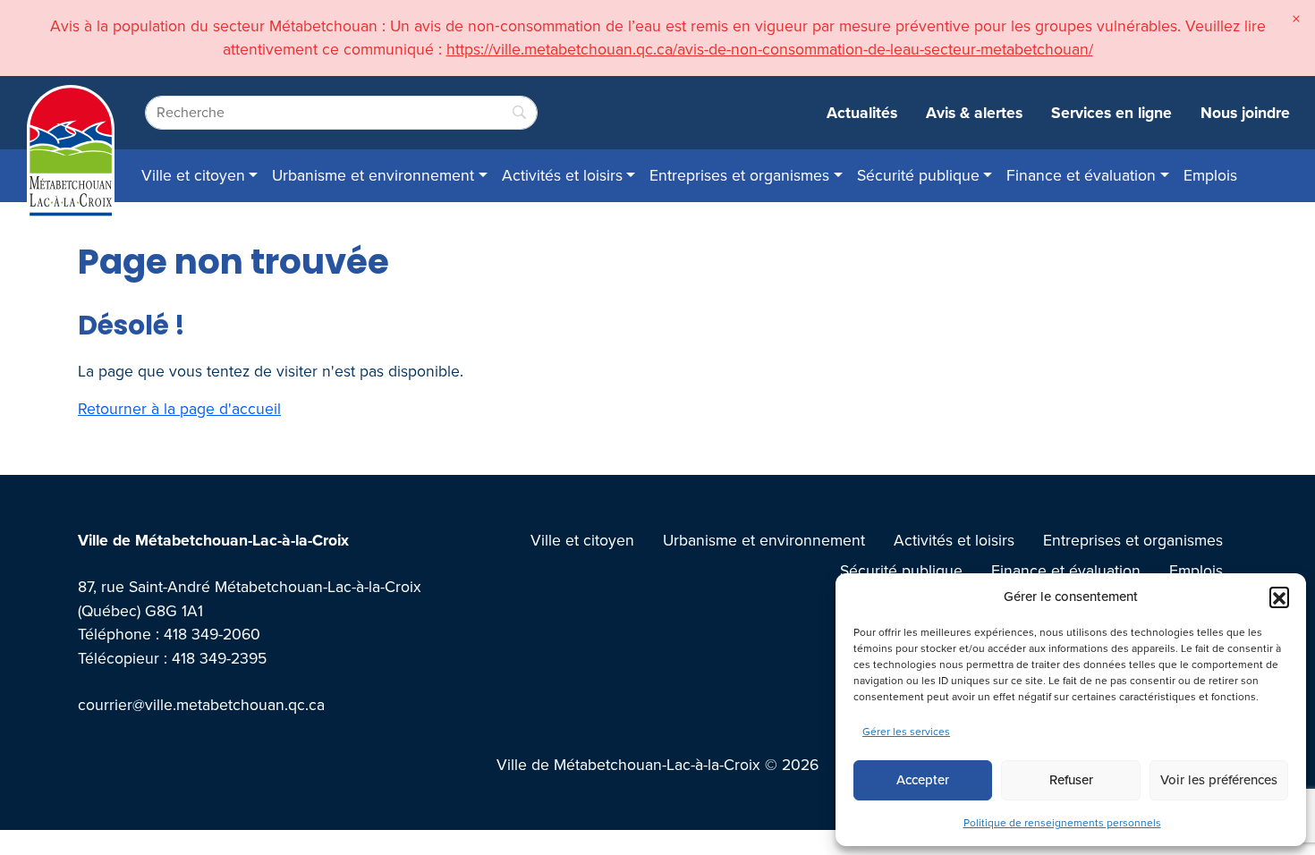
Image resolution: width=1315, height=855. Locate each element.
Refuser (1071, 780)
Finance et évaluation (1081, 175)
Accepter (922, 780)
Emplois (1210, 175)
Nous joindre (1245, 112)
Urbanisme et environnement (373, 175)
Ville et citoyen (193, 175)
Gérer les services (906, 732)
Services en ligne (1111, 112)
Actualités (862, 112)
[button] (1279, 596)
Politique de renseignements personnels (1062, 823)
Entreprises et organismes (739, 175)
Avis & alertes (974, 112)
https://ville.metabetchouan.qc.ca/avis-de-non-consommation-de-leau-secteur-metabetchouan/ (769, 49)
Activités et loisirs (562, 175)
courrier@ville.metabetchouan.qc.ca (201, 704)
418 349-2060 (212, 634)
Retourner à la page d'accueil (179, 408)
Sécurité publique (918, 175)
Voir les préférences (1218, 780)
